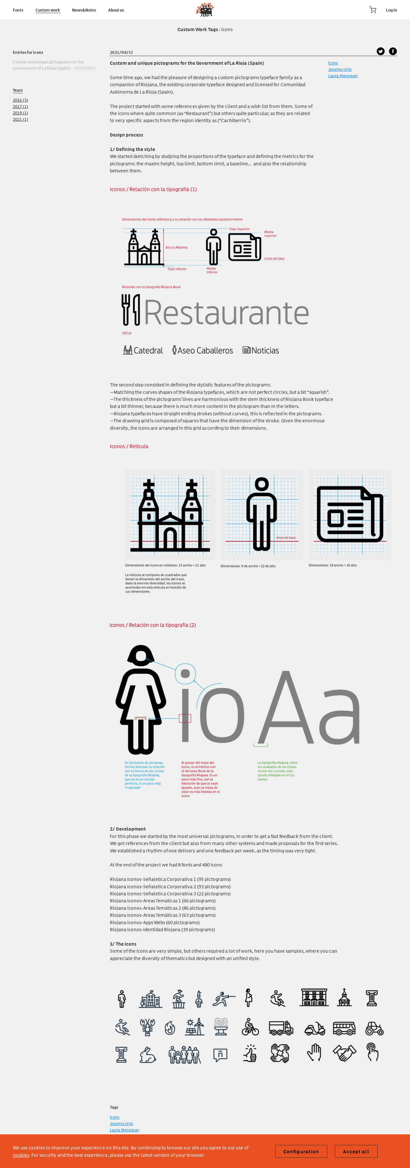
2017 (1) (20, 106)
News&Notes (84, 9)
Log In (391, 9)
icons (333, 62)
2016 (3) (20, 99)
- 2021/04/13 (54, 64)
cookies (21, 1154)
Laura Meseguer (343, 75)
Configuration (301, 1151)
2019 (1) (20, 112)
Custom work (48, 9)
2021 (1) (20, 119)
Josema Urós (340, 69)
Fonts (18, 9)
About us (116, 9)
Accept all (356, 1151)
